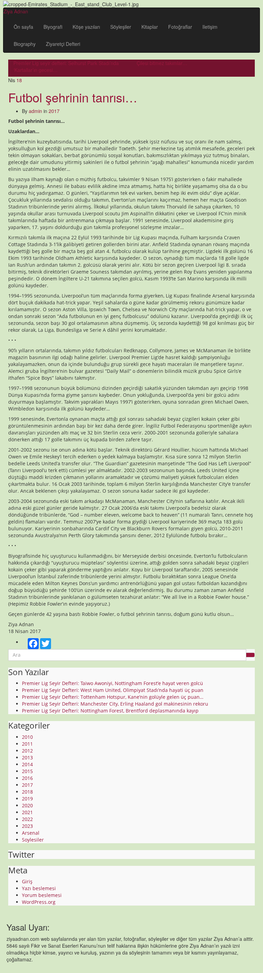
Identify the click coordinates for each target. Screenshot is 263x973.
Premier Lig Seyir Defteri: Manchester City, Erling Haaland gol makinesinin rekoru (115, 703)
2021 (27, 812)
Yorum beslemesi (42, 895)
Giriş (27, 881)
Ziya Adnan (15, 11)
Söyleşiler (120, 26)
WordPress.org (38, 902)
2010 (27, 737)
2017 (54, 111)
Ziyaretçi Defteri (63, 43)
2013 (27, 757)
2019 (27, 798)
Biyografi (52, 26)
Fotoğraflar (180, 26)
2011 (27, 744)
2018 (27, 791)
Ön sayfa (23, 26)
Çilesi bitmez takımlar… (162, 63)
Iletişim (209, 26)
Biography (25, 43)
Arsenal (30, 833)
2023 (27, 826)
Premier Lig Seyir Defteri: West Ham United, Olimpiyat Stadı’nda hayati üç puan (112, 690)
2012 (27, 750)
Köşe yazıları (86, 26)
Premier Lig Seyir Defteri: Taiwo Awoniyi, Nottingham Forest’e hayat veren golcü (112, 683)
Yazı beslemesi (39, 888)
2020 (27, 805)
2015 (27, 771)
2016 (27, 778)
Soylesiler (33, 839)
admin (35, 111)
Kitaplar (149, 26)
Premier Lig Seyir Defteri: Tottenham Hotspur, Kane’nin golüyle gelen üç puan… (112, 697)
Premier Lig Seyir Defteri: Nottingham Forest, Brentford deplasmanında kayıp (110, 710)
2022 (27, 819)
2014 (27, 764)
